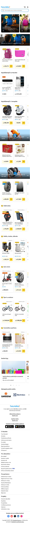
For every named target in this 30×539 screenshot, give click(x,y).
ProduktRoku (4, 503)
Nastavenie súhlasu (5, 464)
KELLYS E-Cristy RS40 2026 (19, 315)
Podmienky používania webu (17, 522)
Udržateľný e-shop (5, 509)
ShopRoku (3, 501)
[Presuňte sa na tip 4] (19, 385)
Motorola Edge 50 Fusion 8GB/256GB (19, 223)
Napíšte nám (15, 415)
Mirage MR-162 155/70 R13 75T (19, 193)
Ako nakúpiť (3, 456)
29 (19, 90)
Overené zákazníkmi (5, 499)
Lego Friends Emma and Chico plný (20, 60)
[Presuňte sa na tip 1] (10, 385)
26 (19, 119)
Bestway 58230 (18, 253)
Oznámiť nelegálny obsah (6, 448)
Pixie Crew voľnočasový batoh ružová (7, 60)
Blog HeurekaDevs (5, 446)
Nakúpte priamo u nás (6, 462)
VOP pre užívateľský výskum (7, 470)
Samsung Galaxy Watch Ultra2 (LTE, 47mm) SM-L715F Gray (7, 117)
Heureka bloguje (4, 444)
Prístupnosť (4, 450)
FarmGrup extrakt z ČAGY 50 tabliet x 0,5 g (20, 156)
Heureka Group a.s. (17, 520)
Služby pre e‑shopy (5, 480)
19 (19, 225)
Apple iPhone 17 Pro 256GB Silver (19, 88)
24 (7, 225)
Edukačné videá (4, 491)
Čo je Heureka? (4, 434)
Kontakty (3, 436)
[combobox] (15, 10)
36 (19, 348)
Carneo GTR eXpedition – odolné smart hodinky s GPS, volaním (7, 223)
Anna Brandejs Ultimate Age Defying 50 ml (7, 345)
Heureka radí (4, 460)
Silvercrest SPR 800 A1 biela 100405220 (19, 117)
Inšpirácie (3, 507)
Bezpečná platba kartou (6, 468)
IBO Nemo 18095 (5, 253)
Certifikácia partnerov (6, 505)
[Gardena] (6, 395)
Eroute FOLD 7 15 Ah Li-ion (7, 284)
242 (20, 286)
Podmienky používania (6, 438)
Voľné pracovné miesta (6, 440)
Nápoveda (3, 493)
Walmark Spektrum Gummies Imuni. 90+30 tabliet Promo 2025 (7, 156)
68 (7, 119)
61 (7, 348)
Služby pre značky (5, 485)
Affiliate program (5, 489)
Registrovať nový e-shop (6, 478)
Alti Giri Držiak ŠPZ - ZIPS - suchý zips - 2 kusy (6, 88)
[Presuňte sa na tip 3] (16, 385)
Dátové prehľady (5, 487)
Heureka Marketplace (6, 483)
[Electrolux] (19, 395)
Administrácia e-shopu (6, 476)
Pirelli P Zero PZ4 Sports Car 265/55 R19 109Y (7, 193)
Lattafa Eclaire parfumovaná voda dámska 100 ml (19, 345)
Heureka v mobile (5, 458)
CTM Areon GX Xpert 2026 (6, 315)
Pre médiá (3, 442)
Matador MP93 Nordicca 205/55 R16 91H (19, 284)
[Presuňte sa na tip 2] (13, 385)
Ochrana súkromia (5, 466)
